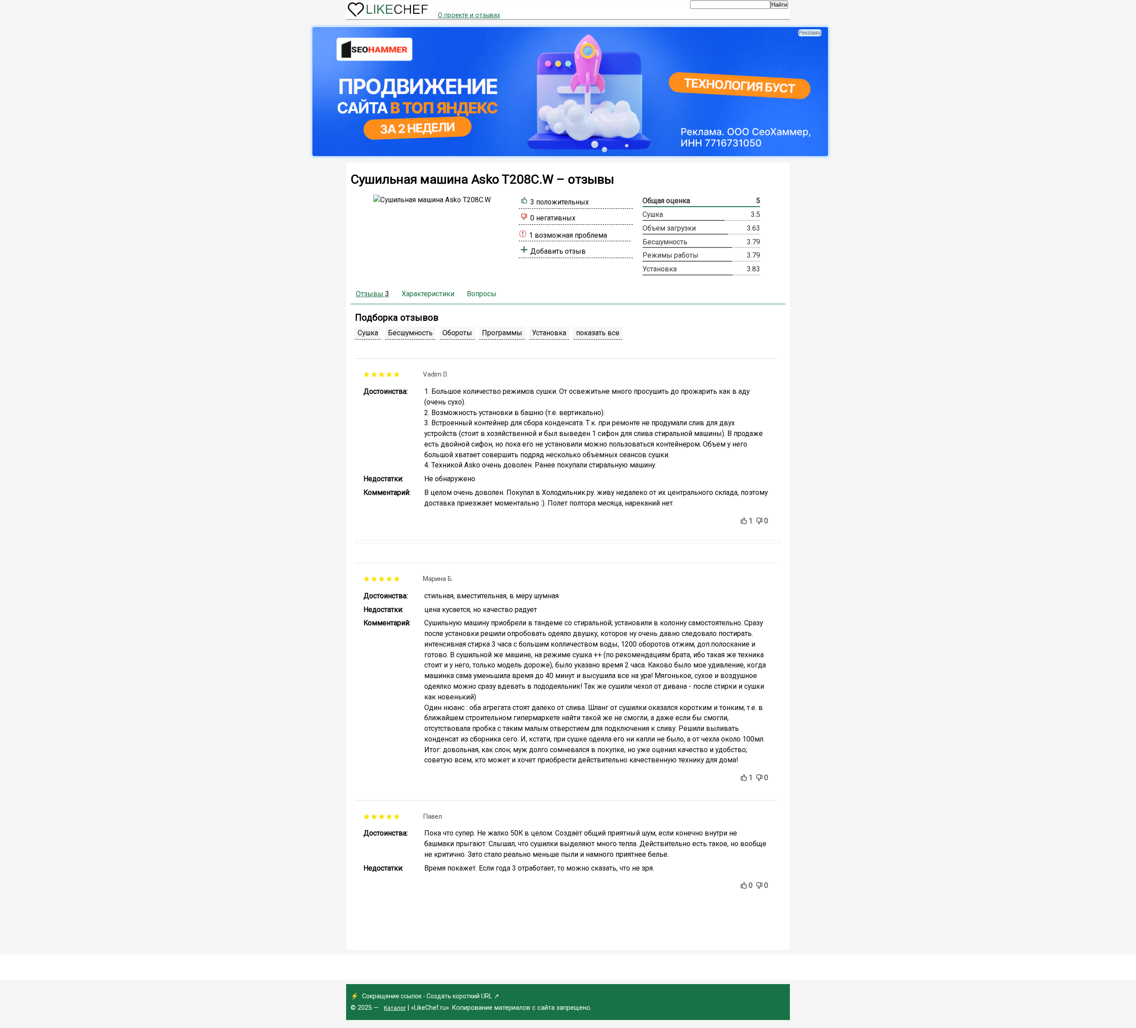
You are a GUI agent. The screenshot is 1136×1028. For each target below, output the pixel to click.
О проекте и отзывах (469, 15)
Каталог (395, 1007)
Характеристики (428, 294)
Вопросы (482, 294)
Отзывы (372, 294)
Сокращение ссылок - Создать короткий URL (427, 996)
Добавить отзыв (558, 251)
